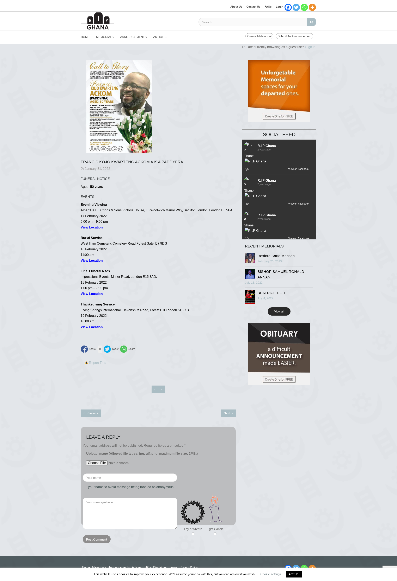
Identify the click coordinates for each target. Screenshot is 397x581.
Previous (92, 413)
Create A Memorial (259, 36)
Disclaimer (160, 567)
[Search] (311, 22)
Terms (173, 567)
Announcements (133, 37)
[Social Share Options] (247, 170)
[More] (312, 7)
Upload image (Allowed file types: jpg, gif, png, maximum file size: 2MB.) (142, 453)
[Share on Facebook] (88, 349)
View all (279, 311)
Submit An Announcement (294, 36)
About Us (236, 6)
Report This (97, 362)
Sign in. (310, 47)
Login (279, 6)
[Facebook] (288, 7)
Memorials (105, 37)
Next (227, 413)
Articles (160, 37)
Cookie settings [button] (270, 574)
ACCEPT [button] (294, 574)
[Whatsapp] (304, 7)
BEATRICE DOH (271, 293)
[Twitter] (296, 7)
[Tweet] (111, 349)
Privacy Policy (189, 567)
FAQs (268, 6)
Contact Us (253, 6)
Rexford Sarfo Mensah (276, 256)
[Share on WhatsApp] (127, 349)
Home (85, 37)
